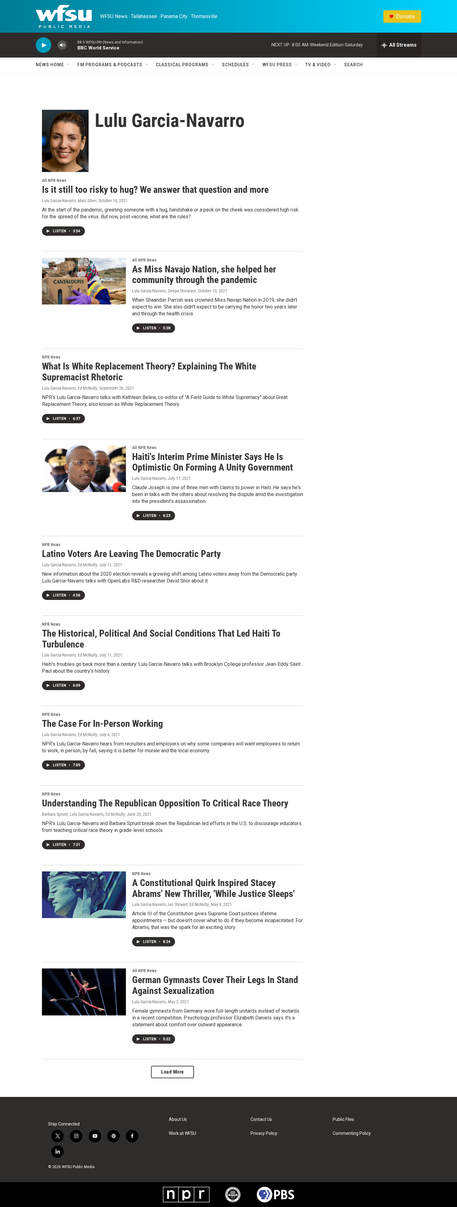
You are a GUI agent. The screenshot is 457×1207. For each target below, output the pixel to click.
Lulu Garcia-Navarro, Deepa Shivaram (164, 290)
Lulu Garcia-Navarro (149, 478)
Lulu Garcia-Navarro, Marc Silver (69, 200)
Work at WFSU (182, 1133)
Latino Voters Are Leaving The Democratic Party (131, 553)
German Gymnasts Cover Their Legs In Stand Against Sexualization (215, 985)
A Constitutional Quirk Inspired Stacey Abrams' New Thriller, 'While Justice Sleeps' (213, 888)
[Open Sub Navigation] (68, 64)
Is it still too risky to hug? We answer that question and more (155, 189)
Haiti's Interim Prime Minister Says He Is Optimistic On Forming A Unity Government (212, 462)
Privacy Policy (264, 1133)
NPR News (51, 357)
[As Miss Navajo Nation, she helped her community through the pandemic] (84, 281)
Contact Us (261, 1119)
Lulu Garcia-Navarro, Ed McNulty (69, 388)
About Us (178, 1119)
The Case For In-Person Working (102, 723)
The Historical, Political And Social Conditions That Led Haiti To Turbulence (161, 639)
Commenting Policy (352, 1133)
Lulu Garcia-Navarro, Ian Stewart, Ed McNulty (170, 904)
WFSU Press (277, 64)
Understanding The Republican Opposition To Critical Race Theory (165, 803)
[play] (43, 45)
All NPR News (54, 180)
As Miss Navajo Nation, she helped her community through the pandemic (204, 275)
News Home (50, 64)
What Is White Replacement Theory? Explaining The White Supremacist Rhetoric (149, 372)
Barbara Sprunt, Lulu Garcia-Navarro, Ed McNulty (83, 814)
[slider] (72, 45)
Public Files (343, 1119)
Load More (172, 1072)
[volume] (62, 45)
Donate (405, 16)
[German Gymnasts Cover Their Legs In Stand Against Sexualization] (84, 991)
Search (353, 64)
